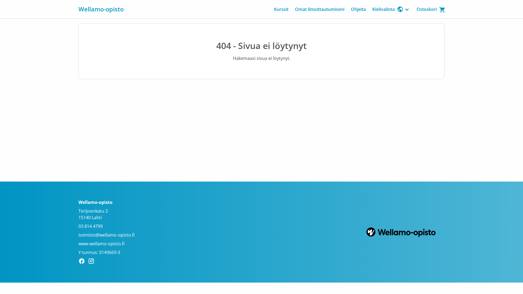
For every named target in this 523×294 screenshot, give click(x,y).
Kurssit (281, 9)
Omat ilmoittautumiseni (319, 9)
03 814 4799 (90, 226)
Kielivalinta (383, 9)
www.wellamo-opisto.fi (101, 244)
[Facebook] (83, 262)
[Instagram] (93, 262)
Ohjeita (358, 9)
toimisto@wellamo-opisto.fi (106, 235)
